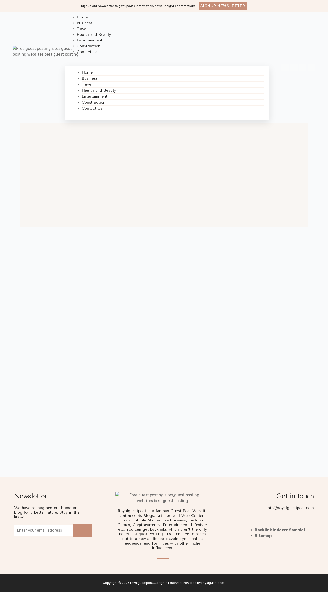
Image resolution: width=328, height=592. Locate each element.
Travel (87, 84)
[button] (223, 6)
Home (87, 72)
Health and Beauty (99, 90)
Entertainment (94, 96)
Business (90, 78)
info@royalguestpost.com (290, 507)
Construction (93, 102)
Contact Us (87, 51)
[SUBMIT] (82, 530)
